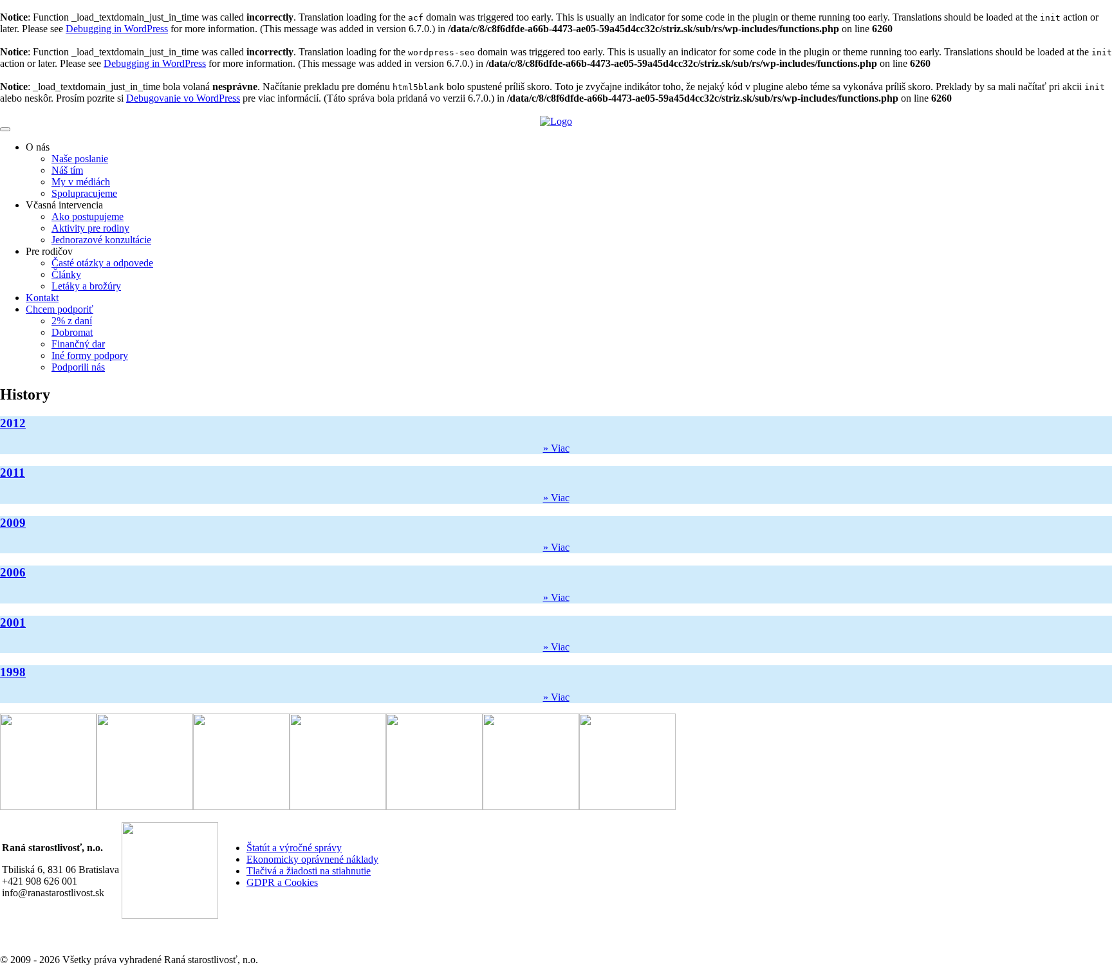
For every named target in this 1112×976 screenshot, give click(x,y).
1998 (13, 672)
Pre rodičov (49, 251)
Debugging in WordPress (117, 28)
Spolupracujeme (84, 193)
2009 (13, 522)
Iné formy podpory (89, 355)
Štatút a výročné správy (294, 847)
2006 (13, 572)
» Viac (556, 448)
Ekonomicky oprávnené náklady (312, 859)
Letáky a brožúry (86, 286)
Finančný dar (78, 343)
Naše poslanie (79, 158)
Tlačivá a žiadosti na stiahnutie (308, 870)
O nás (38, 147)
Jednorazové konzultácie (101, 239)
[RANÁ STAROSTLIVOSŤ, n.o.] (556, 121)
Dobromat (72, 332)
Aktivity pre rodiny (90, 228)
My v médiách (80, 181)
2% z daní (71, 320)
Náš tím (67, 170)
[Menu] (5, 129)
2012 (13, 423)
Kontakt (42, 297)
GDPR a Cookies (282, 882)
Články (66, 274)
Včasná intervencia (64, 204)
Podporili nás (78, 367)
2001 (13, 622)
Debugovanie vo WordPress (183, 98)
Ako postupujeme (87, 216)
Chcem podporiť (59, 309)
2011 (12, 472)
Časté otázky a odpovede (102, 262)
